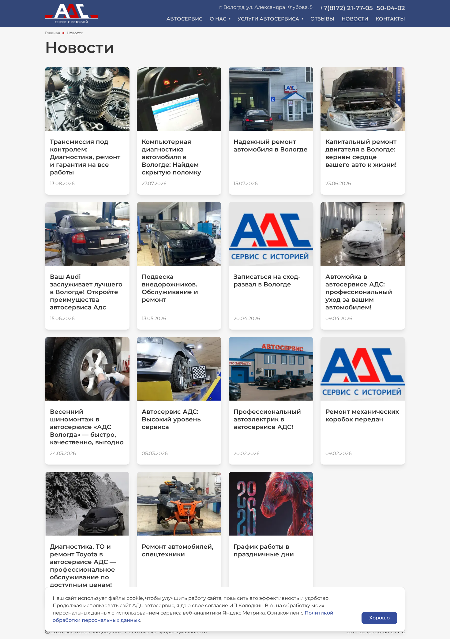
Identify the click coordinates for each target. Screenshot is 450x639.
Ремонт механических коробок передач (362, 415)
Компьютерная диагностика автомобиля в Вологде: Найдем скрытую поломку (171, 157)
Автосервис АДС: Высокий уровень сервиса (171, 419)
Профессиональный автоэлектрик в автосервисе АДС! (267, 419)
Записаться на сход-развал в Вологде (267, 280)
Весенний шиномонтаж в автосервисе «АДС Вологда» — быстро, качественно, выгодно (87, 427)
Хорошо (379, 618)
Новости (355, 19)
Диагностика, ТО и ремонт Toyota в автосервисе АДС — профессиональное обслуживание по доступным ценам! (83, 566)
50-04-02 (391, 8)
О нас (218, 19)
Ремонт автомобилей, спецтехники (177, 550)
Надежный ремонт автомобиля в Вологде (271, 145)
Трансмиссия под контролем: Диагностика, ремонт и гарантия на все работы (85, 157)
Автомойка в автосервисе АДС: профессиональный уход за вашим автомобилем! (358, 292)
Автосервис (184, 19)
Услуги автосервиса (268, 19)
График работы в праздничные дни (264, 550)
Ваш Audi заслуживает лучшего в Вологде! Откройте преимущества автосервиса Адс (86, 292)
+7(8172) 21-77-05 (346, 8)
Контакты (390, 19)
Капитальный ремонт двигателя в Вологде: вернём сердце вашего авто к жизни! (361, 153)
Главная (52, 33)
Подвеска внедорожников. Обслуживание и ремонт (170, 288)
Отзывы (322, 19)
